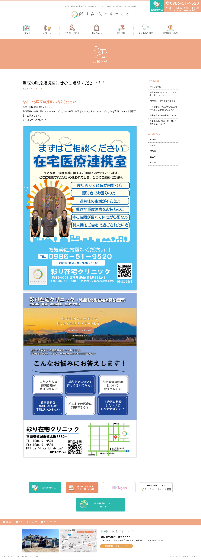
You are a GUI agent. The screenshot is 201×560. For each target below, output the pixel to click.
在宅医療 (121, 33)
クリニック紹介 (72, 33)
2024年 (153, 151)
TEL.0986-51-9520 (155, 540)
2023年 (153, 157)
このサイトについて (28, 522)
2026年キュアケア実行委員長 (162, 101)
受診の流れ (96, 33)
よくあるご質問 (146, 33)
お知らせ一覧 (155, 87)
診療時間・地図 (170, 33)
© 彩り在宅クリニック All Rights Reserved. (20, 557)
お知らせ (47, 33)
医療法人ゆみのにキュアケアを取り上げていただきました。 (163, 93)
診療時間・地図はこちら (116, 546)
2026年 (153, 139)
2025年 (153, 145)
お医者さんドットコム (190, 557)
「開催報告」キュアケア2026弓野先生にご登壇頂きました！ (163, 108)
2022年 (153, 163)
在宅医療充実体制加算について (163, 115)
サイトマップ (50, 522)
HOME (27, 33)
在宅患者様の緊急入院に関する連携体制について (163, 122)
